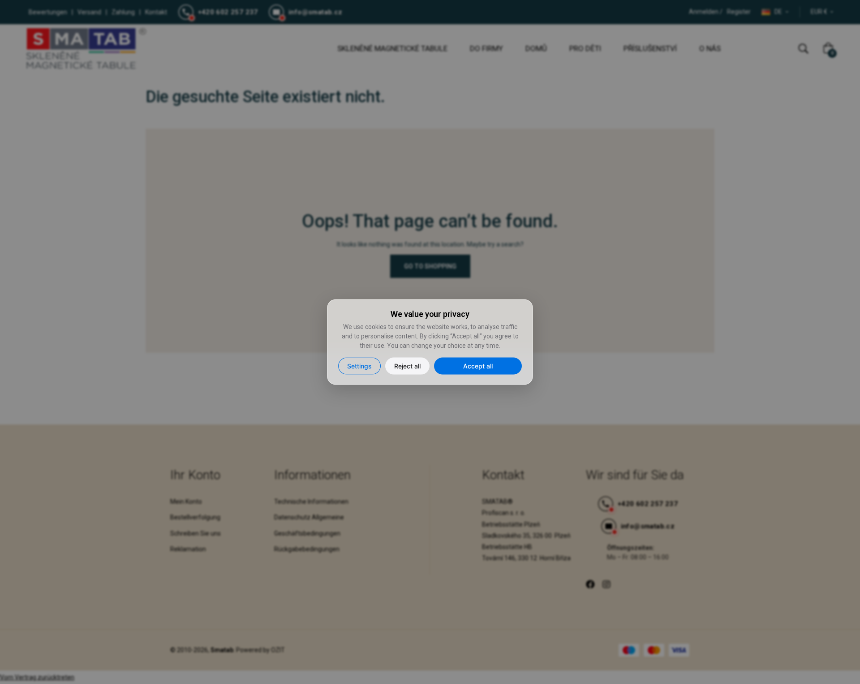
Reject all (407, 365)
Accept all (478, 365)
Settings (359, 365)
